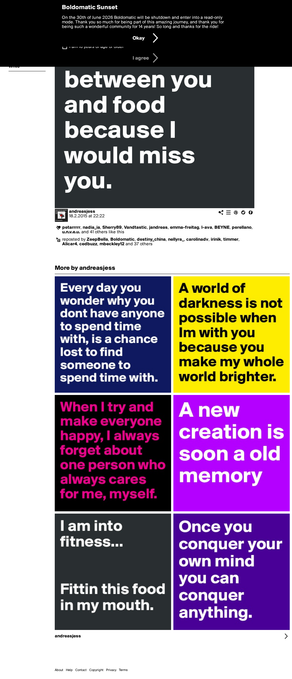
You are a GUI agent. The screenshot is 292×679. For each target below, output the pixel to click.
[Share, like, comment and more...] (113, 392)
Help (69, 670)
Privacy (111, 670)
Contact (81, 670)
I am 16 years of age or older (96, 46)
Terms (123, 670)
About (59, 670)
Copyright (96, 670)
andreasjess (82, 211)
